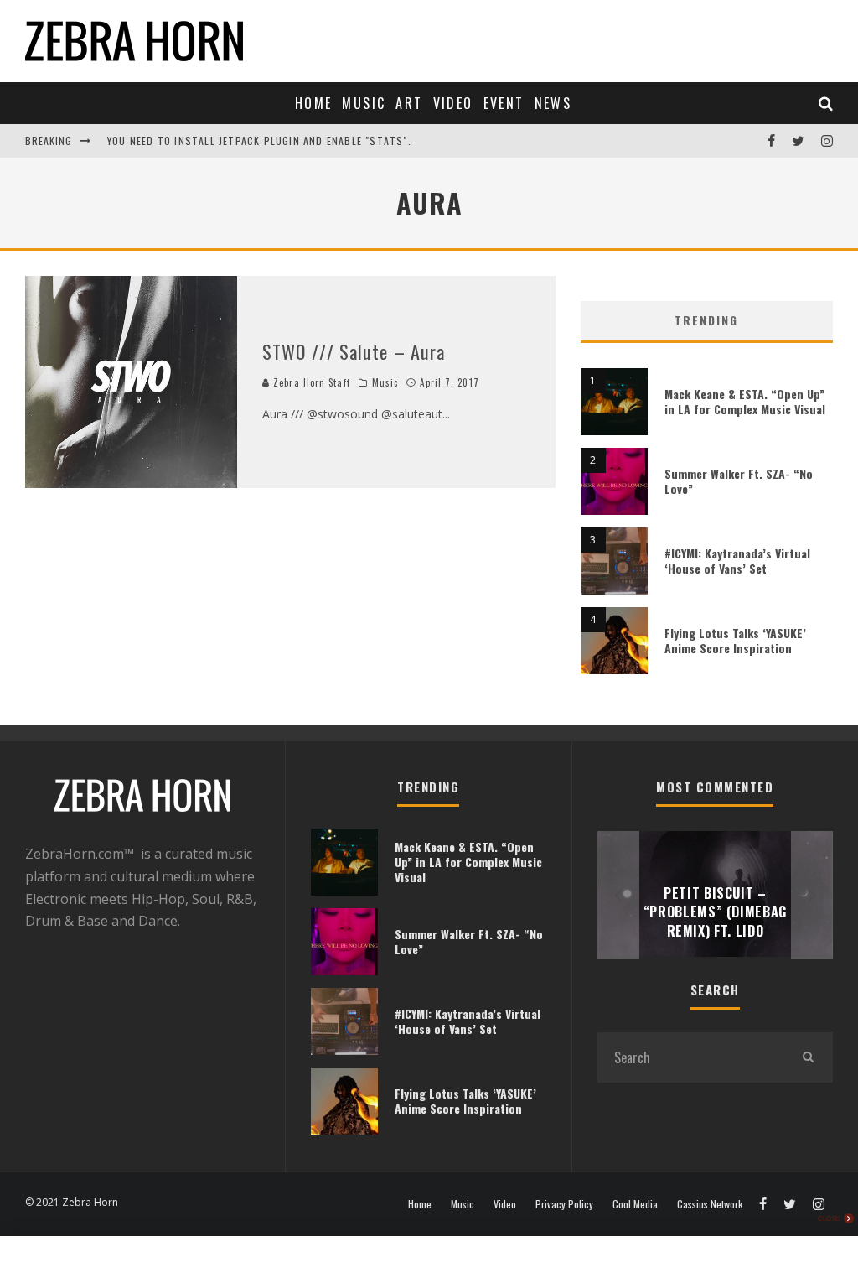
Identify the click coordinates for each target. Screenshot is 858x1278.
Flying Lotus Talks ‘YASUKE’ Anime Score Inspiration (735, 640)
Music (363, 103)
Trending (706, 320)
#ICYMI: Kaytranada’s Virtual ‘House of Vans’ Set (737, 560)
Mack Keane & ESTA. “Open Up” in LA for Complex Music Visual (744, 401)
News (553, 103)
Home (314, 103)
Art (408, 103)
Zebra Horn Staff (310, 382)
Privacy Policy (564, 1204)
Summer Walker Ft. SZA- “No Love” (738, 481)
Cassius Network (709, 1204)
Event (504, 103)
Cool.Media (635, 1204)
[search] (808, 1057)
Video (453, 103)
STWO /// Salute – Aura (353, 351)
